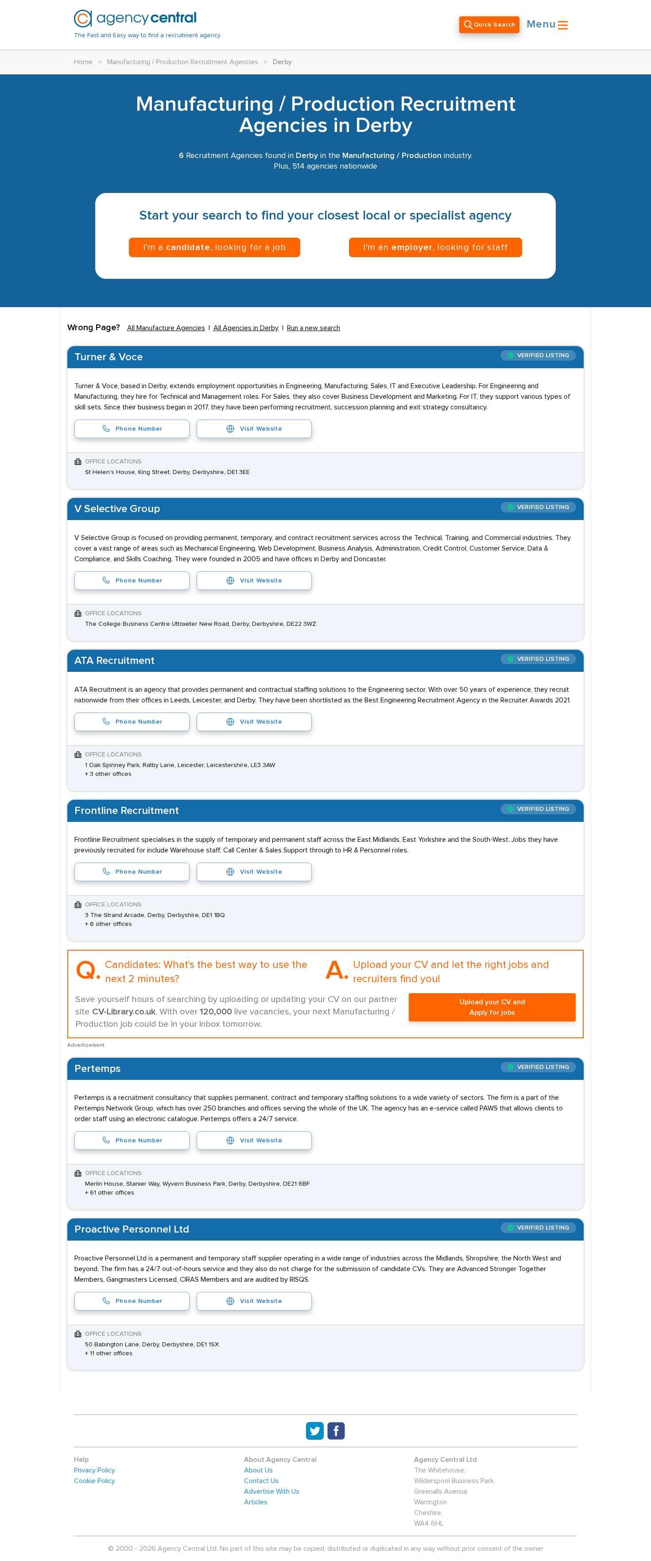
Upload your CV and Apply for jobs (492, 1007)
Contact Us (261, 1480)
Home (83, 62)
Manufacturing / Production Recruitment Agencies (182, 62)
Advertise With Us (271, 1491)
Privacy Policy (94, 1470)
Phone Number (139, 429)
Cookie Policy (94, 1480)
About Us (258, 1470)
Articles (255, 1502)
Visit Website (261, 429)
